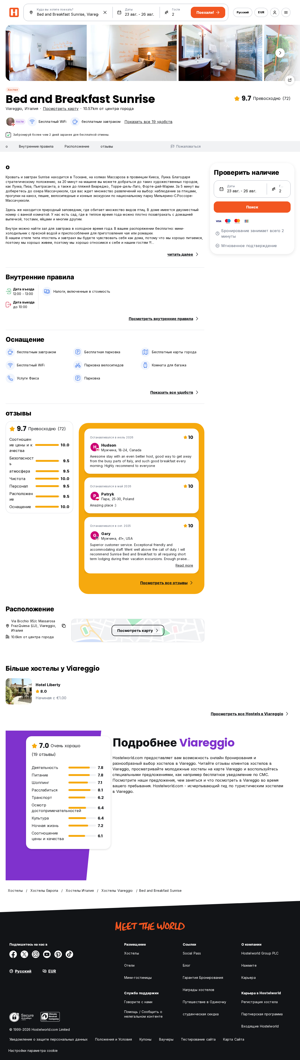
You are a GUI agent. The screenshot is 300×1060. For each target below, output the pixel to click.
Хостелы (131, 953)
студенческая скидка (201, 1014)
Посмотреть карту (61, 108)
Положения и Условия (113, 1039)
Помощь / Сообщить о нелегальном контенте (143, 1014)
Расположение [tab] (77, 146)
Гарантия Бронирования (203, 978)
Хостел (13, 89)
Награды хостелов (198, 990)
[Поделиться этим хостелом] (289, 80)
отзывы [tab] (107, 146)
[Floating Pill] (280, 53)
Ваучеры (166, 1039)
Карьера (248, 978)
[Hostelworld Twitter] (24, 954)
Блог (186, 965)
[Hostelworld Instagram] (35, 954)
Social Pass (192, 953)
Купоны (145, 1039)
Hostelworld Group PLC (259, 953)
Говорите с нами (138, 1002)
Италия (31, 108)
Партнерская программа (262, 1014)
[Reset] (105, 12)
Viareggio (14, 108)
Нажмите (249, 965)
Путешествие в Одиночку (204, 1002)
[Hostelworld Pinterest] (58, 954)
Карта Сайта (233, 1039)
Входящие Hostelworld (260, 1026)
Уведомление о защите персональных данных (48, 1039)
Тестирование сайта (198, 1039)
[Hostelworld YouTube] (47, 954)
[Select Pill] (274, 12)
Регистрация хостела (259, 1002)
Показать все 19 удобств (148, 121)
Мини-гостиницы (138, 978)
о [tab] (7, 146)
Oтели (129, 965)
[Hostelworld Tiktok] (69, 954)
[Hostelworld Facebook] (13, 954)
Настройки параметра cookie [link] (33, 1051)
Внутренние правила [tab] (36, 146)
